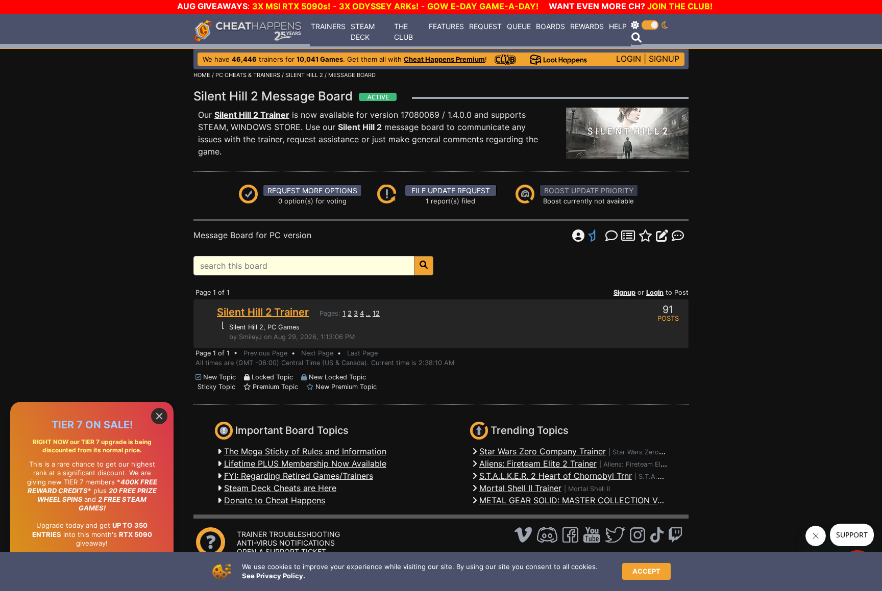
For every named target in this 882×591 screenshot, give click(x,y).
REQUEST (485, 26)
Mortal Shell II (589, 489)
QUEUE (519, 26)
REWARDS (587, 26)
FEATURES (446, 26)
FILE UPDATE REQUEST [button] (450, 190)
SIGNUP (664, 59)
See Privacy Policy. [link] (273, 576)
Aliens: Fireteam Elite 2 (638, 464)
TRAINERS (328, 26)
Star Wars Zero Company (651, 452)
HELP (618, 26)
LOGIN (628, 59)
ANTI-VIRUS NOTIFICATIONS (286, 542)
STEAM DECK (363, 31)
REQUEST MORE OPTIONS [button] (312, 190)
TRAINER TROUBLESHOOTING (288, 534)
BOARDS (550, 26)
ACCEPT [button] (646, 571)
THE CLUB (403, 31)
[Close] (159, 416)
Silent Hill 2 (246, 327)
